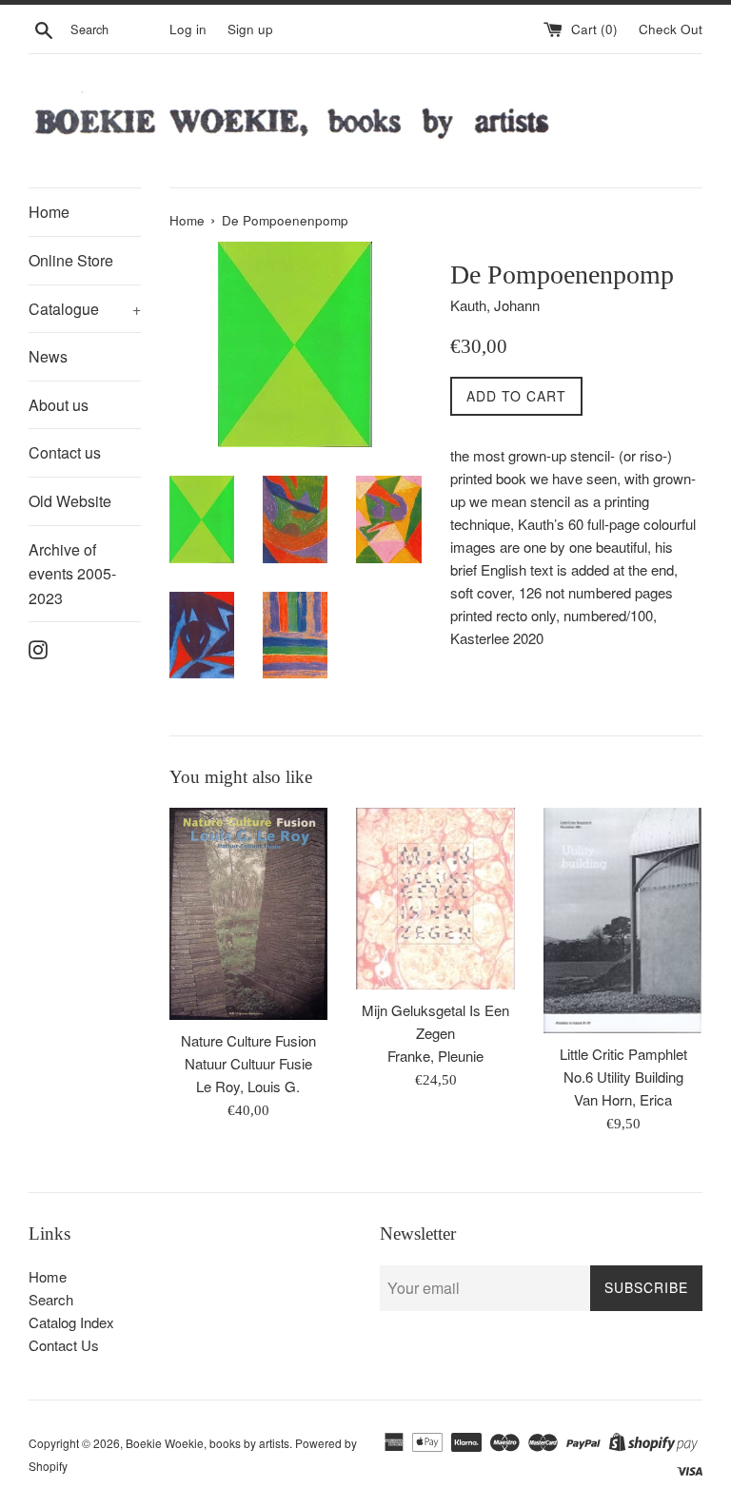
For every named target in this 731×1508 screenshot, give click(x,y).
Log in (188, 29)
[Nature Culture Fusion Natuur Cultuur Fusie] (248, 914)
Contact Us (64, 1345)
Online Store (71, 260)
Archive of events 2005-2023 (72, 574)
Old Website (70, 501)
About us (59, 405)
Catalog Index (71, 1322)
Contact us (65, 452)
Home (49, 212)
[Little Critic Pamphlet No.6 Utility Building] (622, 920)
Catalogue (85, 309)
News (48, 356)
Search (51, 1299)
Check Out (670, 29)
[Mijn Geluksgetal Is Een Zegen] (435, 898)
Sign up (250, 29)
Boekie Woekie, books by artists (207, 1443)
